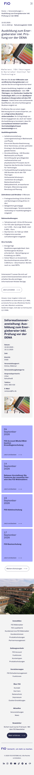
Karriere (17, 691)
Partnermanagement (17, 640)
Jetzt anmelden (9, 290)
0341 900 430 (9, 385)
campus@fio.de (10, 391)
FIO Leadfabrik (17, 628)
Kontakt (17, 688)
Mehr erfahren (14, 735)
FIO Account (17, 652)
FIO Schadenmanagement (17, 673)
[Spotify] (22, 763)
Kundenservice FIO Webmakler (17, 631)
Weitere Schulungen (14, 569)
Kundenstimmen (17, 634)
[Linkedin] (4, 763)
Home (3, 11)
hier (24, 282)
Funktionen (17, 655)
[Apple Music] (26, 763)
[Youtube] (15, 763)
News (17, 715)
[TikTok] (19, 763)
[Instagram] (7, 763)
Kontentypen (17, 658)
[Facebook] (11, 763)
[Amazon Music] (30, 763)
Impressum (17, 697)
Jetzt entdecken (10, 455)
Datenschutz (17, 694)
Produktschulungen (17, 637)
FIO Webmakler (17, 625)
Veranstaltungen (15, 11)
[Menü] (31, 3)
